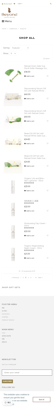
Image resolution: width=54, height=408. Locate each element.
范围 (3, 339)
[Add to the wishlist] (47, 76)
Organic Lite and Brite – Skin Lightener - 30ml (34, 179)
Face (3, 333)
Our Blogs (6, 314)
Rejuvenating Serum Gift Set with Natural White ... (35, 89)
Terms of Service (8, 320)
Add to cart (30, 76)
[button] (29, 183)
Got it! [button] (41, 400)
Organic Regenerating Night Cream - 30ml (34, 247)
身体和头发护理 (6, 336)
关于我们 (4, 311)
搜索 (3, 308)
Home (4, 29)
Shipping (5, 317)
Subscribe (7, 381)
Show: (6, 53)
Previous (16, 277)
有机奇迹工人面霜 (31, 201)
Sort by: (6, 48)
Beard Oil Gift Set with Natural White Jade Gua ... (35, 134)
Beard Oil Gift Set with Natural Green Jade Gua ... (35, 157)
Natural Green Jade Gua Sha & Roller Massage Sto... (36, 67)
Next (39, 277)
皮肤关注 (4, 342)
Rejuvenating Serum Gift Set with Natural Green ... (35, 112)
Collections (13, 29)
